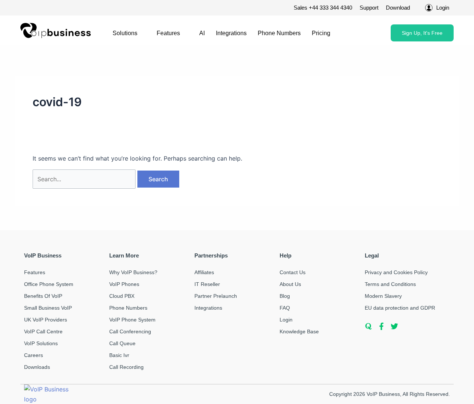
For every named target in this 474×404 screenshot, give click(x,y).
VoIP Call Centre (43, 331)
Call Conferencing (130, 331)
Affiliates (204, 272)
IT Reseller (207, 284)
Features (168, 33)
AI (202, 33)
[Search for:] (85, 179)
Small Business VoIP (48, 308)
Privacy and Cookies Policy (396, 272)
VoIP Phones (124, 284)
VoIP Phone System (132, 320)
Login (286, 320)
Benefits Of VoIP (43, 296)
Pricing (321, 33)
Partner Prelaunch (215, 296)
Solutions (125, 33)
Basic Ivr (119, 355)
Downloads (37, 367)
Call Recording (126, 367)
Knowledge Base (299, 331)
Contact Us (293, 272)
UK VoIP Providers (45, 320)
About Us (290, 284)
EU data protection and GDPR (400, 308)
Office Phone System (48, 284)
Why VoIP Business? (133, 272)
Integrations (231, 33)
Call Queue (122, 343)
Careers (33, 355)
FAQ (285, 308)
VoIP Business (383, 394)
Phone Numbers (279, 33)
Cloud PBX (121, 296)
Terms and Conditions (390, 284)
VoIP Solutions (41, 343)
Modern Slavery (383, 296)
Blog (285, 296)
